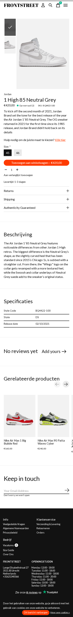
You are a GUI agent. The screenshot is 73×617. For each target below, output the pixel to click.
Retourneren (43, 528)
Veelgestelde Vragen (14, 524)
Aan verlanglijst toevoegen (18, 175)
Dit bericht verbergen (36, 612)
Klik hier (60, 140)
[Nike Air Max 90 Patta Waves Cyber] (53, 416)
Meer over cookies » (60, 612)
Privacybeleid (10, 532)
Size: (7, 146)
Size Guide (8, 550)
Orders (40, 532)
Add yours (51, 351)
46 (17, 152)
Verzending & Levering (48, 524)
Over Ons (8, 554)
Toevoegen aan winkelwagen (36, 162)
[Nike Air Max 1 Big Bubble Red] (19, 416)
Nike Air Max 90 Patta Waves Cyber (51, 442)
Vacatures (8, 545)
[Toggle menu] (65, 5)
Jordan (7, 94)
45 (7, 152)
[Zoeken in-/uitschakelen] (50, 5)
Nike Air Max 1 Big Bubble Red (15, 442)
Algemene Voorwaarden (16, 528)
